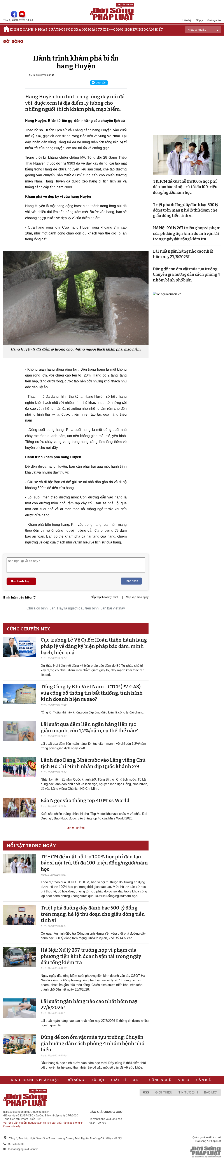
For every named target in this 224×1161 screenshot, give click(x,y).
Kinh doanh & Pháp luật (34, 29)
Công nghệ (124, 29)
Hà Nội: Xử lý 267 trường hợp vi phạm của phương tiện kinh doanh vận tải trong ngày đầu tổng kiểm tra (91, 956)
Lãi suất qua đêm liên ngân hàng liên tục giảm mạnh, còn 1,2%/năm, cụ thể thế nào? (89, 727)
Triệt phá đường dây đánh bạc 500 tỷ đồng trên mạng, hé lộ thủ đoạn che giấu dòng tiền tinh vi (93, 914)
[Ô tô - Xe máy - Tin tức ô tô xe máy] (167, 294)
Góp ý (199, 20)
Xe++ (108, 29)
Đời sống (67, 29)
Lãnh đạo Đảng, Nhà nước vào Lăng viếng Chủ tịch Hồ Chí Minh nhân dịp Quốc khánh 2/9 (93, 763)
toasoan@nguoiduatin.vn (23, 1149)
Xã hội (82, 29)
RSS (146, 1092)
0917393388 (16, 1143)
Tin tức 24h (188, 1092)
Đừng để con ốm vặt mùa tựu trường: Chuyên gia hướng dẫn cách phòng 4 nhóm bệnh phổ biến (92, 1043)
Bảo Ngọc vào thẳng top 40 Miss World (85, 801)
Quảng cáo (214, 20)
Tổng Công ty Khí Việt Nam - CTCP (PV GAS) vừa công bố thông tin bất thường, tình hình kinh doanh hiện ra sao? (92, 693)
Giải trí (96, 29)
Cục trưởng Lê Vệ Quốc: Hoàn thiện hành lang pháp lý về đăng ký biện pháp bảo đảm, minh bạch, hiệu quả (94, 646)
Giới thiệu (163, 1092)
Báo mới (210, 1092)
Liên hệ (186, 20)
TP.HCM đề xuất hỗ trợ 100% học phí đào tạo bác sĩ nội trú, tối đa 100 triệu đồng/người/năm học (94, 863)
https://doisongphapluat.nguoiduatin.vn (26, 1111)
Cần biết (154, 29)
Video (140, 29)
